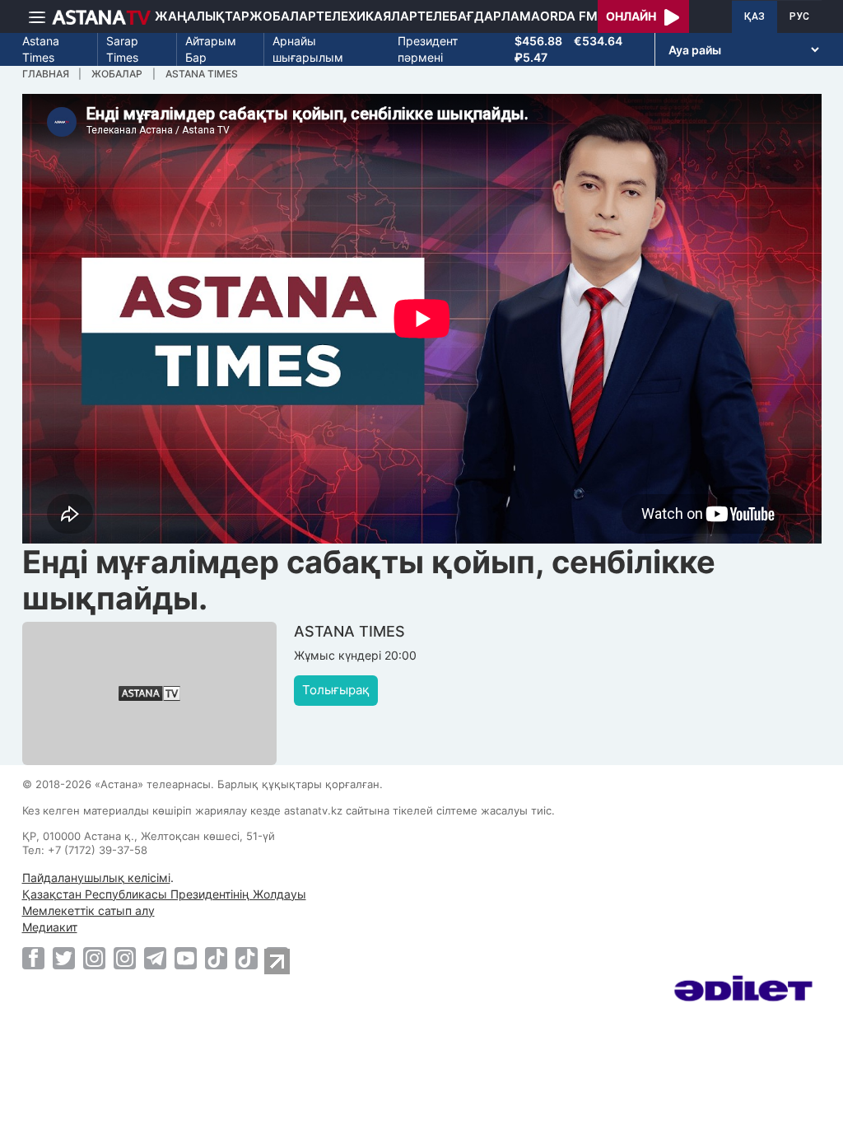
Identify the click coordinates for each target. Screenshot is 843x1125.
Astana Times (40, 49)
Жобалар (282, 16)
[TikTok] (216, 958)
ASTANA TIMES (201, 74)
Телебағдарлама (478, 16)
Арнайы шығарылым (307, 49)
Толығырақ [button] (336, 690)
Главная (45, 74)
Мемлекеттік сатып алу (88, 910)
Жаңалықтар (202, 16)
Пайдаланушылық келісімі (96, 878)
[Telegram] (155, 958)
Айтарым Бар (210, 49)
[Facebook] (33, 958)
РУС (799, 16)
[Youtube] (185, 958)
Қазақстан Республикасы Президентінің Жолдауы (164, 894)
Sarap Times (122, 49)
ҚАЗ (754, 16)
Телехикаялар (366, 16)
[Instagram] (94, 958)
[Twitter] (63, 958)
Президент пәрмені (428, 49)
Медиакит (49, 927)
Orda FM (569, 16)
